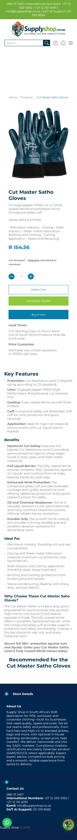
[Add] (31, 276)
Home (13, 97)
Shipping (33, 260)
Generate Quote (38, 301)
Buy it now (39, 314)
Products (27, 97)
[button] (55, 43)
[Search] (46, 43)
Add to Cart (38, 289)
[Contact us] (7, 822)
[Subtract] (12, 276)
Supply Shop (9, 827)
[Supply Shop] (38, 29)
